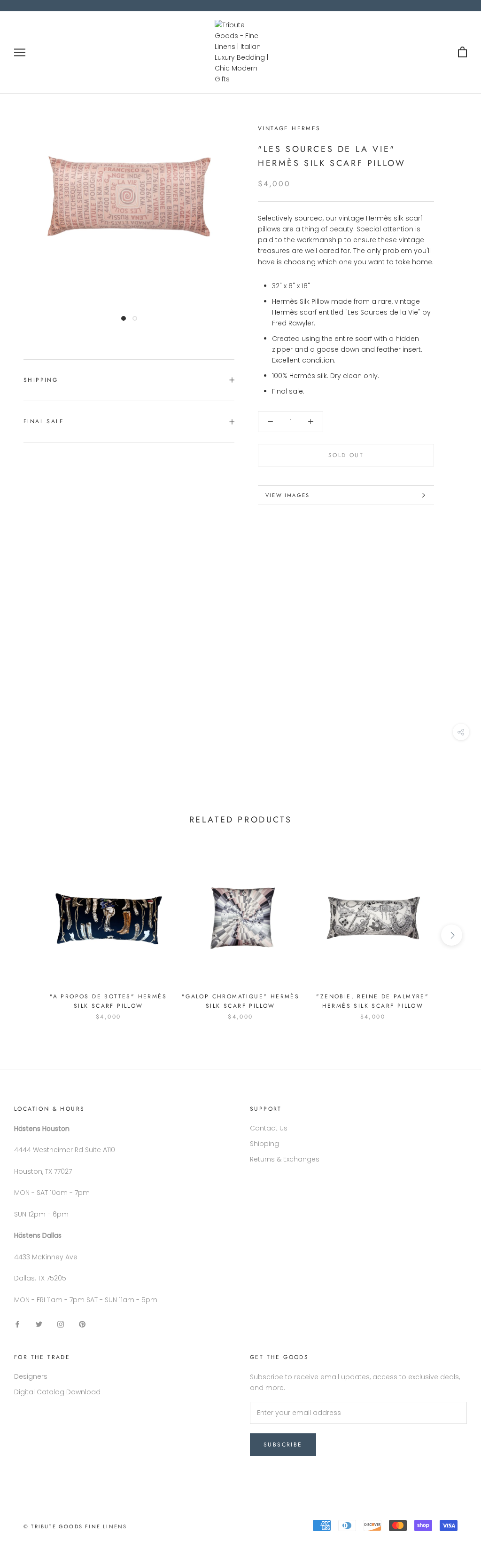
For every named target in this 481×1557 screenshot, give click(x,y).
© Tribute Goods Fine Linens (75, 1526)
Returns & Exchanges (284, 1159)
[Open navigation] (19, 52)
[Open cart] (462, 52)
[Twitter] (39, 1324)
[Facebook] (17, 1324)
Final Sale (43, 421)
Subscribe (283, 1444)
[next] (451, 935)
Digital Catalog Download (57, 1392)
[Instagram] (60, 1324)
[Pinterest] (82, 1324)
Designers (30, 1376)
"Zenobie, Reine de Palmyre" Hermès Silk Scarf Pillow (372, 1001)
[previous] (29, 935)
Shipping (40, 380)
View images (287, 495)
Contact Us (268, 1128)
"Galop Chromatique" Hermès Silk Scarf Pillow (240, 1001)
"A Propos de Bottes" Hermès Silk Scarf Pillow (108, 1001)
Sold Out (346, 455)
